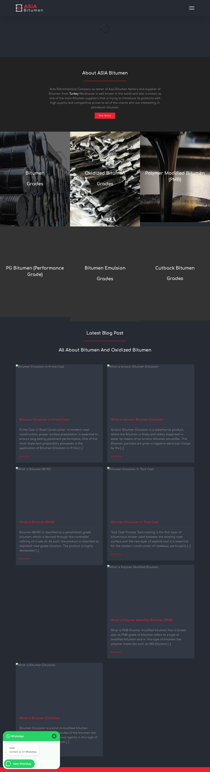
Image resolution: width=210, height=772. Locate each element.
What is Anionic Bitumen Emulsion (137, 419)
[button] (54, 736)
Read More (24, 456)
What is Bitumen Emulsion (39, 718)
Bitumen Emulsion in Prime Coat (44, 419)
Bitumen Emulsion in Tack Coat (134, 522)
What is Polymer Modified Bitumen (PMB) (142, 620)
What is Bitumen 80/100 (37, 522)
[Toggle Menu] (191, 8)
